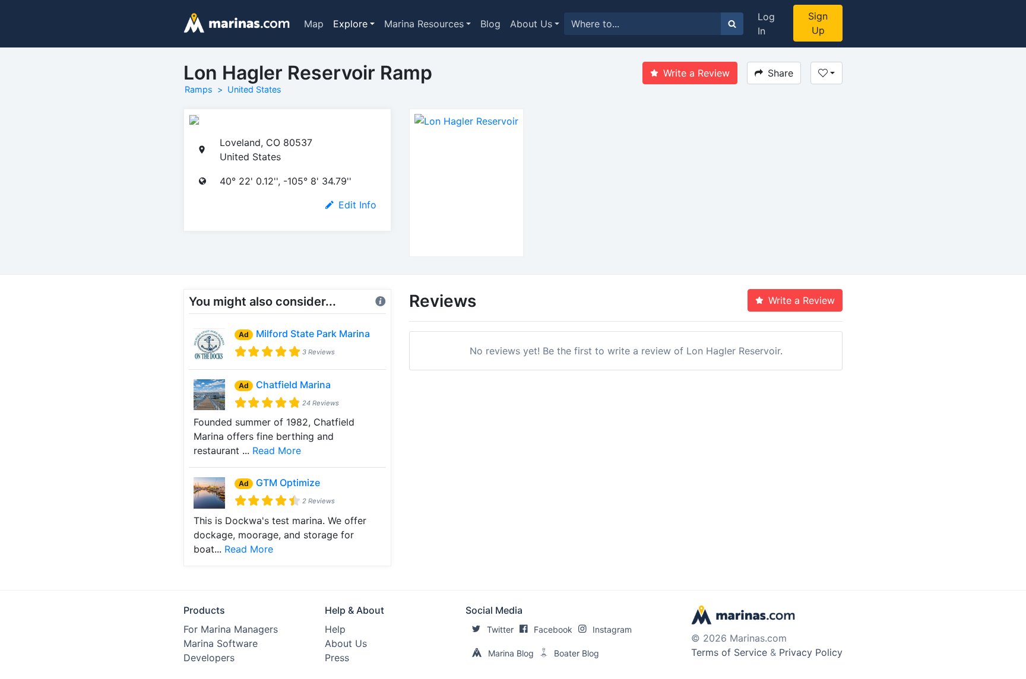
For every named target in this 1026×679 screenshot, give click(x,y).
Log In (766, 24)
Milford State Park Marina (313, 334)
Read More (276, 450)
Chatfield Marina (293, 385)
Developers (209, 658)
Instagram (612, 629)
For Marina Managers (230, 629)
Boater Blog (576, 653)
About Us (531, 24)
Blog (490, 24)
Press (337, 658)
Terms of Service (729, 652)
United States (254, 89)
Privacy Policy (811, 652)
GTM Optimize (288, 482)
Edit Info (357, 205)
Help (335, 629)
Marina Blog (511, 653)
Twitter (500, 629)
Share (780, 73)
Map (314, 24)
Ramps (199, 89)
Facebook (553, 629)
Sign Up (818, 23)
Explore (350, 24)
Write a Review (696, 73)
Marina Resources (424, 24)
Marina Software (220, 643)
